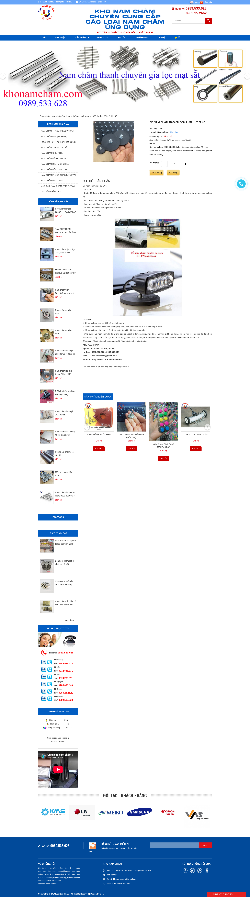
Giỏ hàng (157, 172)
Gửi (205, 845)
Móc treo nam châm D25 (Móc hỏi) (98, 436)
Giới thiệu (60, 37)
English (196, 2)
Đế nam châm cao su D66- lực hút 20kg (90, 116)
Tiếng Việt (207, 2)
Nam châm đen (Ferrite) (54, 136)
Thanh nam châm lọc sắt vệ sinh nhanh (195, 445)
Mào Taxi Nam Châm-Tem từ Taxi (58, 186)
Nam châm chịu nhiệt (52, 153)
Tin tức (121, 37)
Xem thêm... (70, 620)
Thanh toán (101, 37)
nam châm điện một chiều (55, 164)
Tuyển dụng (141, 37)
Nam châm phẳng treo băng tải (58, 175)
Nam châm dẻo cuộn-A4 (53, 158)
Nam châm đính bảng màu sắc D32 (131, 445)
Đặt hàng (173, 172)
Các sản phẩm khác (51, 191)
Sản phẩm (80, 37)
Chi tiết (98, 449)
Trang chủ (44, 116)
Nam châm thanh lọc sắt (55, 147)
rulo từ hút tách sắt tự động (58, 142)
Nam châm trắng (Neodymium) (57, 131)
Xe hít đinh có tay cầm (163, 434)
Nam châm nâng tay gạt (54, 169)
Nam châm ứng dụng (61, 116)
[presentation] (3, 76)
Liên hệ (161, 37)
